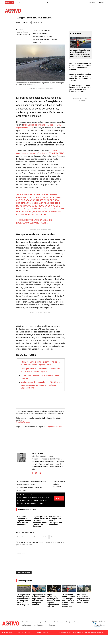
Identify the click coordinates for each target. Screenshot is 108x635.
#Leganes (35, 197)
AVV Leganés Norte (40, 33)
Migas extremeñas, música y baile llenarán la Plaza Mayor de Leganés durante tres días (53, 601)
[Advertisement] (41, 319)
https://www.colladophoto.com (43, 456)
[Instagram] (36, 473)
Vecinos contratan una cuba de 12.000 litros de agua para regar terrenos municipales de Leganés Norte (41, 385)
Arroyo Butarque (44, 30)
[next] (56, 2)
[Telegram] (84, 22)
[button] (101, 14)
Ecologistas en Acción (41, 39)
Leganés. (54, 39)
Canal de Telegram (23, 422)
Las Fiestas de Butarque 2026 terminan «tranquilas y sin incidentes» (55, 521)
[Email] (80, 22)
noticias (19, 34)
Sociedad (26, 34)
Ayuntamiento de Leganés (42, 36)
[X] (70, 22)
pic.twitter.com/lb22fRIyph (31, 214)
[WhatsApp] (75, 22)
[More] (89, 22)
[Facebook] (65, 22)
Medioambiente (22, 32)
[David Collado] (24, 463)
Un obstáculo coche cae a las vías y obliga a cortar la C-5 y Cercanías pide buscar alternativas (68, 601)
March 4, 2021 (40, 223)
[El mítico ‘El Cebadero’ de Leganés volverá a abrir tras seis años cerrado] (84, 588)
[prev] (53, 2)
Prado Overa (37, 42)
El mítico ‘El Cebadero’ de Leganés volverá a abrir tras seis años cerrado (24, 521)
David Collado (25, 22)
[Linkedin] (40, 473)
